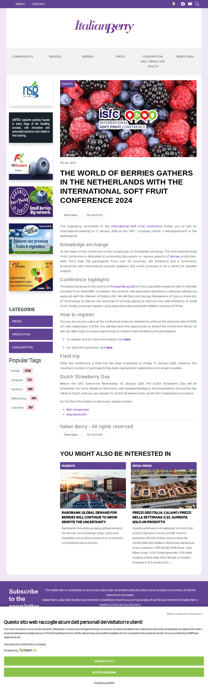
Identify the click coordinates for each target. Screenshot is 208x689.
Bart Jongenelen (78, 409)
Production (21, 334)
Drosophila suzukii (122, 286)
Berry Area (185, 56)
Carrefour (17, 389)
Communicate (23, 56)
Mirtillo (15, 371)
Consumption (22, 347)
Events (67, 84)
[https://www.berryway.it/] (31, 204)
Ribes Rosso (19, 398)
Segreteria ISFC (77, 414)
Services (55, 56)
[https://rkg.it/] (31, 167)
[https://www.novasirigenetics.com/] (31, 93)
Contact (38, 4)
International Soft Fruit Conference (136, 226)
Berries (87, 56)
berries (175, 256)
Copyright (17, 407)
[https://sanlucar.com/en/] (31, 241)
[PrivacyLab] (27, 650)
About (20, 4)
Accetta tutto (104, 661)
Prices (120, 56)
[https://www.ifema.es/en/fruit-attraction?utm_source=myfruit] (31, 278)
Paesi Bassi (71, 215)
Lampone (17, 380)
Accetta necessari (104, 672)
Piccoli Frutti (95, 215)
